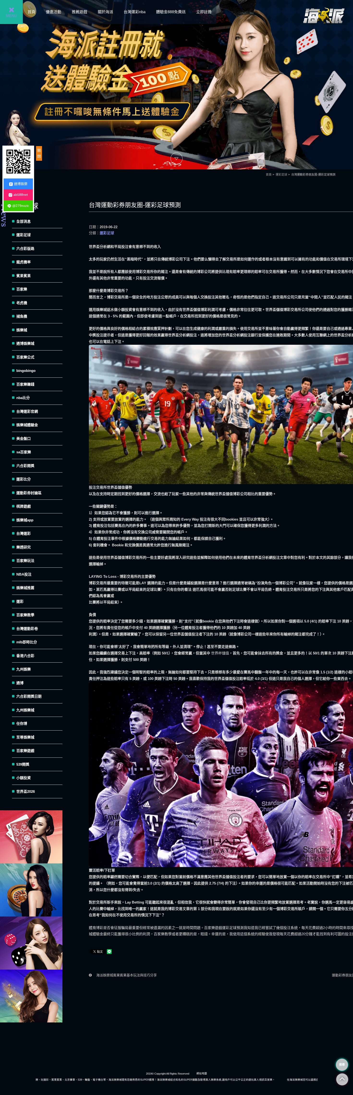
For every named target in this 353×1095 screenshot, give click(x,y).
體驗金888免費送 (171, 12)
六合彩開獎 (25, 466)
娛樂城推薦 (25, 588)
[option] (176, 84)
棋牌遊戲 (23, 506)
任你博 (21, 723)
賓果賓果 (23, 276)
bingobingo (26, 371)
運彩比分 (23, 479)
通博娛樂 (20, 184)
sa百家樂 (23, 452)
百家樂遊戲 (25, 751)
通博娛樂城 (25, 343)
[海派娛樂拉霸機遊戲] (31, 943)
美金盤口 (23, 439)
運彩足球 (281, 174)
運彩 (20, 601)
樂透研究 (23, 547)
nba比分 (23, 398)
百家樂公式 (25, 357)
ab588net (20, 195)
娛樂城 (21, 330)
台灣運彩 (23, 533)
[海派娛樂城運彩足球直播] (31, 836)
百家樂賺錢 (25, 384)
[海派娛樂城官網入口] (324, 29)
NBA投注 (23, 574)
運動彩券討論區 (29, 493)
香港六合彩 (25, 656)
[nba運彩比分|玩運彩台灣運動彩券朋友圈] (176, 84)
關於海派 (105, 12)
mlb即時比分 (26, 642)
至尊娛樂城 (25, 737)
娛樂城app (24, 520)
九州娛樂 (23, 669)
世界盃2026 (25, 791)
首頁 (31, 12)
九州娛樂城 (25, 710)
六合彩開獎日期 (29, 696)
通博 (20, 683)
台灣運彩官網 (27, 411)
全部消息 (23, 221)
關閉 (39, 153)
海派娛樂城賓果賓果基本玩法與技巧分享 (126, 975)
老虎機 (21, 303)
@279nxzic (20, 206)
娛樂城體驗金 (27, 425)
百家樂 (21, 289)
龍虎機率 (23, 262)
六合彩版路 (25, 248)
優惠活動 (53, 12)
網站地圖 (201, 1073)
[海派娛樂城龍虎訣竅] (31, 890)
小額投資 (23, 778)
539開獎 (22, 764)
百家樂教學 (25, 615)
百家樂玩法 (25, 561)
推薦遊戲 (79, 12)
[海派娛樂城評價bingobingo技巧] (31, 996)
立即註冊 (204, 12)
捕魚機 (21, 316)
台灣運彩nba (135, 12)
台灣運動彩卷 (27, 629)
